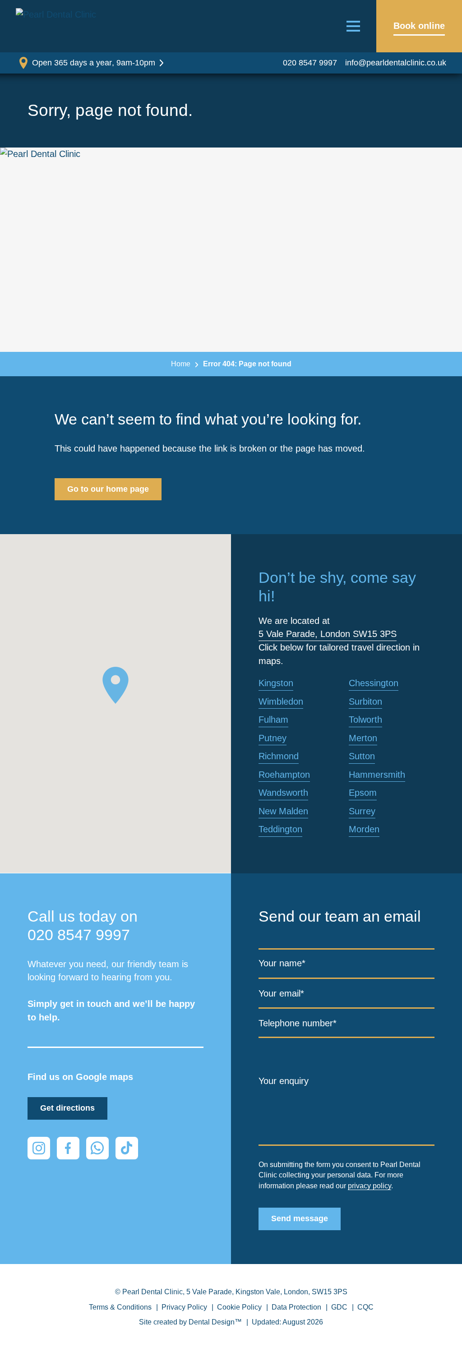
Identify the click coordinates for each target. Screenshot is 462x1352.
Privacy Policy (184, 1307)
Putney (272, 738)
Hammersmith (377, 775)
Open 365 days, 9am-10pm (93, 62)
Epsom (363, 793)
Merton (363, 738)
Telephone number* (298, 1023)
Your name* (282, 963)
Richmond (279, 756)
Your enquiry (284, 1081)
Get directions (67, 1107)
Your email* (281, 993)
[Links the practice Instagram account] (39, 1148)
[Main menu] (353, 26)
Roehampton (284, 775)
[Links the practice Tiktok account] (127, 1148)
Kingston (276, 683)
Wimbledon (281, 701)
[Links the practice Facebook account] (68, 1148)
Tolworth (365, 719)
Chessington (373, 683)
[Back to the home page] (59, 26)
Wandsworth (283, 793)
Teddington (280, 829)
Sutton (362, 756)
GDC (339, 1307)
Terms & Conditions (120, 1307)
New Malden (283, 811)
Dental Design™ (215, 1322)
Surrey (362, 811)
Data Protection (296, 1307)
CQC (365, 1307)
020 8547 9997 (310, 62)
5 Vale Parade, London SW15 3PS (328, 634)
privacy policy (369, 1186)
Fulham (273, 719)
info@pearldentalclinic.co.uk (395, 62)
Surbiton (365, 701)
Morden (364, 829)
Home (180, 364)
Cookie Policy (239, 1307)
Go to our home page (108, 489)
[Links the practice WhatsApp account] (97, 1148)
